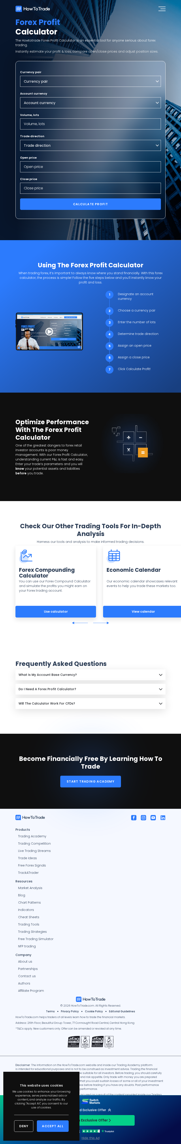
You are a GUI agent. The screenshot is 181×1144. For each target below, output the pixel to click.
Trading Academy (32, 836)
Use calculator (56, 611)
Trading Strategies (32, 931)
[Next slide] (101, 623)
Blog (21, 895)
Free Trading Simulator (35, 939)
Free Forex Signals (32, 865)
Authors (24, 983)
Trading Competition (34, 843)
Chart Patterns (29, 902)
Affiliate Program (31, 990)
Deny (23, 1126)
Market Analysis (30, 888)
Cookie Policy (94, 1011)
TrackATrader (28, 872)
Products (22, 829)
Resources (23, 881)
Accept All (53, 1126)
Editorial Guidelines (122, 1011)
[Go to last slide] (80, 623)
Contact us (27, 976)
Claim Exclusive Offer (89, 1120)
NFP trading (27, 946)
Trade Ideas (27, 858)
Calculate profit (90, 204)
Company (23, 955)
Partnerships (28, 969)
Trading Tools (28, 924)
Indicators (26, 910)
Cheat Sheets (28, 917)
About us (25, 961)
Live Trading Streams (34, 851)
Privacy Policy (70, 1011)
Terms (50, 1011)
